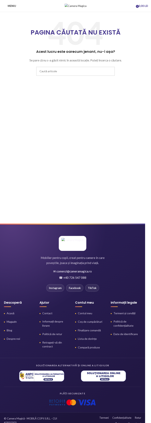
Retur (138, 417)
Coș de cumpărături (90, 321)
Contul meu (85, 313)
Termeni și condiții (124, 313)
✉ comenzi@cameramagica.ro (72, 271)
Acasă (10, 313)
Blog (9, 330)
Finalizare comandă (89, 330)
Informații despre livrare (52, 323)
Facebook (75, 288)
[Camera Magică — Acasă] (72, 243)
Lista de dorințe (87, 338)
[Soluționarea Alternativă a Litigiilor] (41, 376)
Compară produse (89, 347)
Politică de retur (52, 334)
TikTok (92, 288)
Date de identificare (125, 334)
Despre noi (13, 338)
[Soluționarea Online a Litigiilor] (103, 376)
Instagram (55, 288)
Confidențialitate (121, 417)
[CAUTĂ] (110, 71)
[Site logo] (76, 5)
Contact (47, 313)
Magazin (12, 321)
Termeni (104, 417)
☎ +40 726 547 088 (72, 277)
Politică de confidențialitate (123, 323)
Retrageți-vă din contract (52, 344)
